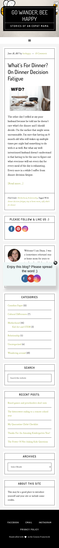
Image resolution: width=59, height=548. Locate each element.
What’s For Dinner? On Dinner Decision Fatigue (28, 72)
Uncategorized (14, 344)
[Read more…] (15, 183)
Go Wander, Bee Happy (29, 15)
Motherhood (22, 198)
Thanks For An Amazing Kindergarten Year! (29, 433)
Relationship (33, 198)
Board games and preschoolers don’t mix (27, 403)
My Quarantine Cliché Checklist (23, 424)
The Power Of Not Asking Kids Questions (28, 441)
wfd (42, 201)
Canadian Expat (15, 305)
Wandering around (17, 353)
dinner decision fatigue (16, 201)
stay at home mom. (33, 201)
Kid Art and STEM (21, 327)
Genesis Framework (41, 536)
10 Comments (41, 53)
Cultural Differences (17, 314)
